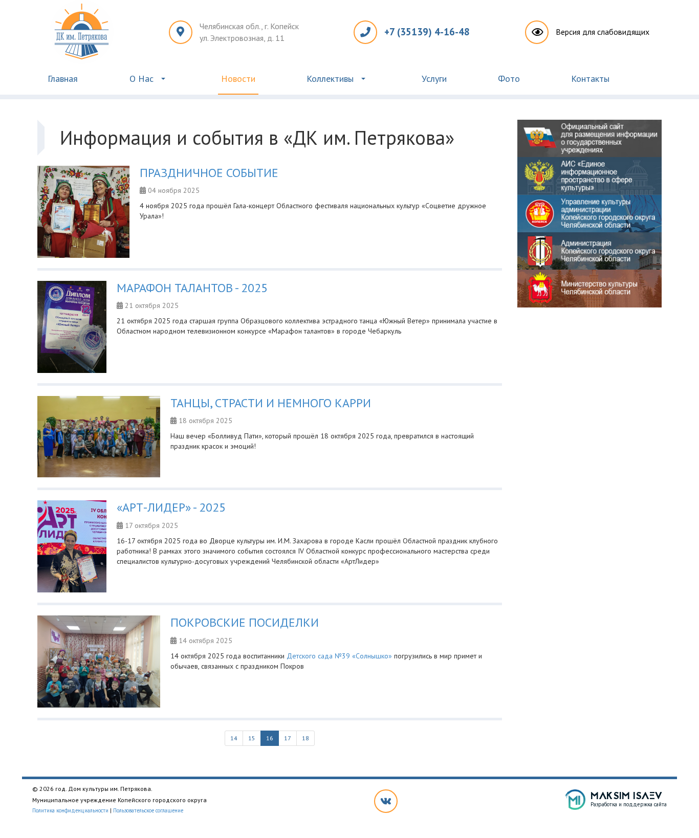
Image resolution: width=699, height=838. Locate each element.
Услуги (434, 78)
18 (305, 738)
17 (287, 738)
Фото (509, 78)
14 (233, 738)
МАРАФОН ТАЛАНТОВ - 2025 (192, 288)
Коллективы (330, 78)
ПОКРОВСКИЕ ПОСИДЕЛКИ (244, 622)
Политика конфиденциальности (70, 810)
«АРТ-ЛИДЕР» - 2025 (171, 507)
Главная (63, 78)
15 (251, 738)
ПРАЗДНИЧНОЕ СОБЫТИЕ (209, 173)
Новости (238, 78)
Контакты (590, 78)
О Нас (141, 78)
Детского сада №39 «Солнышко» (339, 655)
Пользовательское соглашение (148, 810)
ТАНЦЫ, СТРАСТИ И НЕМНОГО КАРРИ (270, 403)
